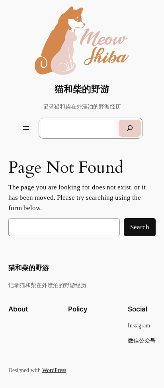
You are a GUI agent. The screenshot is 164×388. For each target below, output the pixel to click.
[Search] (130, 128)
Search (139, 227)
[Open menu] (26, 128)
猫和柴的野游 (82, 89)
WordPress (54, 370)
